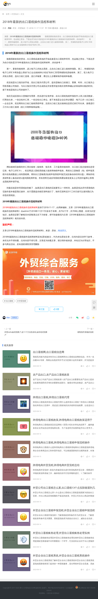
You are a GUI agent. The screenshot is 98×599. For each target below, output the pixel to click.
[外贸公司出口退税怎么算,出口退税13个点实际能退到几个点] (16, 494)
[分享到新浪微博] (83, 318)
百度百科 (50, 593)
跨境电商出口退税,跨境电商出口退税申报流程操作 (61, 442)
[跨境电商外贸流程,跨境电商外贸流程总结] (16, 472)
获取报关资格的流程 (85, 332)
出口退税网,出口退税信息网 (48, 352)
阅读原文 (62, 230)
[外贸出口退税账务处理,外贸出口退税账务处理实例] (16, 540)
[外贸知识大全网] (7, 5)
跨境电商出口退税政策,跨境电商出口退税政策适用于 (62, 420)
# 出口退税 (8, 301)
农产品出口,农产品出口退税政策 (51, 374)
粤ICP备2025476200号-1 (56, 588)
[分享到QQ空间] (93, 318)
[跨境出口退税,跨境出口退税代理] (16, 404)
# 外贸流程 (21, 301)
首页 (7, 14)
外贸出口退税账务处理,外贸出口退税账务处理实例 (61, 533)
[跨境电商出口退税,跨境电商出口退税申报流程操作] (16, 449)
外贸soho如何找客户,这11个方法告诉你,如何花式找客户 (25, 333)
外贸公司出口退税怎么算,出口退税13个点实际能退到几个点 (64, 487)
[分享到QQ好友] (88, 318)
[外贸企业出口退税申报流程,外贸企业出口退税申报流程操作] (16, 517)
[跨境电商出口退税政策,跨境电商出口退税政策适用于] (16, 426)
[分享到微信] (77, 318)
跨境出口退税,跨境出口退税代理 (51, 397)
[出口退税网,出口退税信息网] (16, 359)
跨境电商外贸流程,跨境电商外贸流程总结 (56, 465)
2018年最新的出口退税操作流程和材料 (29, 22)
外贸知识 (15, 14)
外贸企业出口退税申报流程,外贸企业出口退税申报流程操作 (64, 510)
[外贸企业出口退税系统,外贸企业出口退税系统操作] (16, 562)
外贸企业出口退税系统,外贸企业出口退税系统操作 (61, 555)
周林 (9, 28)
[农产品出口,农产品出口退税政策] (16, 381)
